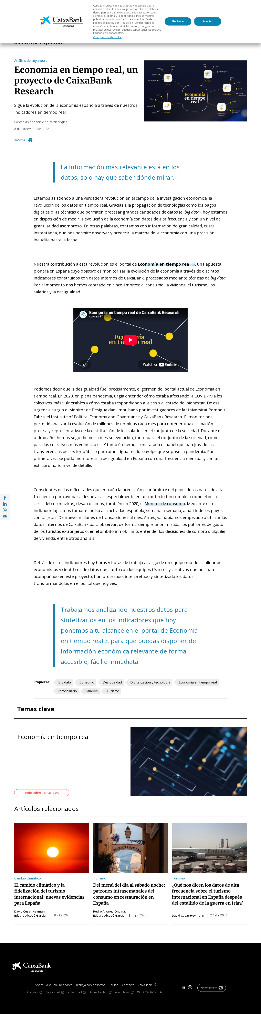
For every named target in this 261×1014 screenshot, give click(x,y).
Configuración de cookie (107, 37)
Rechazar (178, 21)
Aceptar (207, 21)
